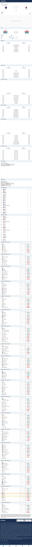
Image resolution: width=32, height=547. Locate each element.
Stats (3, 546)
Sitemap (27, 543)
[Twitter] (3, 540)
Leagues (16, 546)
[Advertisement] (16, 21)
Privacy (24, 543)
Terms (22, 543)
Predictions (9, 546)
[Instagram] (5, 540)
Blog (22, 546)
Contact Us (30, 543)
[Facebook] (1, 540)
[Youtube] (7, 540)
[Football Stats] (3, 1)
